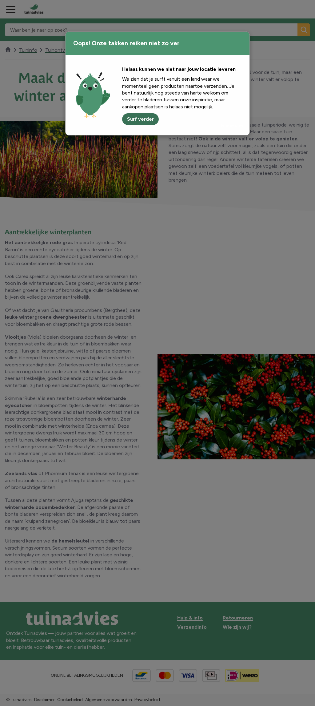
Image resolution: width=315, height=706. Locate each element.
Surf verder (140, 119)
